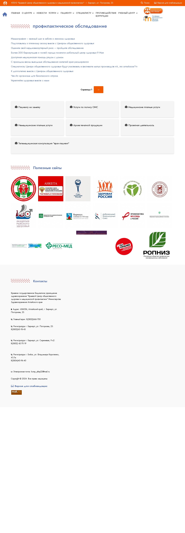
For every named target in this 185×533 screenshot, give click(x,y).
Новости (42, 13)
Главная (15, 13)
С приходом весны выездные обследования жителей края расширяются (50, 62)
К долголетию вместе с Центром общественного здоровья (42, 71)
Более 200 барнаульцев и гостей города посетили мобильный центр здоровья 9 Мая (57, 52)
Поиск (147, 2)
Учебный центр (127, 13)
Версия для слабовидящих (169, 2)
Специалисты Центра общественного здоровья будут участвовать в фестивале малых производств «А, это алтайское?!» (74, 66)
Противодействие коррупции (106, 14)
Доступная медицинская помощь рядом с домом (37, 57)
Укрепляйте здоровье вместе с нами (30, 80)
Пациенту (66, 13)
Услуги (53, 13)
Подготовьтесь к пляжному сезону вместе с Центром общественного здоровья (52, 43)
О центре (27, 13)
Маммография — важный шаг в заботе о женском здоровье (43, 38)
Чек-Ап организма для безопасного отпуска (34, 76)
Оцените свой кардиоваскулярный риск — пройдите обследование (47, 48)
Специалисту (84, 13)
